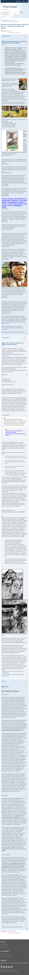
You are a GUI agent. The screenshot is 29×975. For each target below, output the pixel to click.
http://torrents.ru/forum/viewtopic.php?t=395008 (12, 511)
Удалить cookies (5, 954)
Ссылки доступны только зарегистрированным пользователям (12, 328)
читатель (4, 681)
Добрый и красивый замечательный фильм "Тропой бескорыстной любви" (14, 26)
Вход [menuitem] (23, 1)
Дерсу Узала (5, 686)
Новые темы (4, 947)
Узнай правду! (10, 6)
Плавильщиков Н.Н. (6, 36)
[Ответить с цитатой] (24, 36)
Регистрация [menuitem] (18, 1)
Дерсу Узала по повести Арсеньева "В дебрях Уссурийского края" (12, 343)
